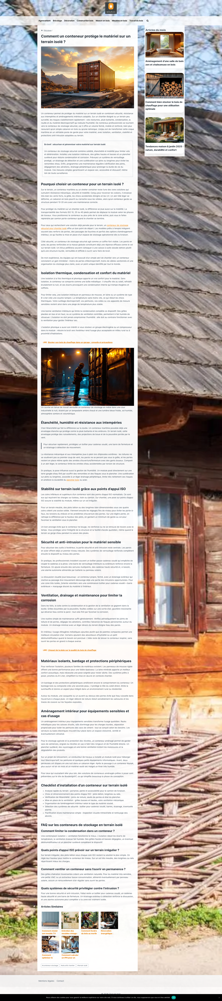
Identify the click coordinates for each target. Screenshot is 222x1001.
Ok (174, 997)
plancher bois (73, 480)
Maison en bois (103, 21)
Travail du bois (136, 21)
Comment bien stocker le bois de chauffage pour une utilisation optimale (163, 105)
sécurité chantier (68, 965)
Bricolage (57, 21)
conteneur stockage (50, 965)
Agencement (45, 21)
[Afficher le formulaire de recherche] (147, 21)
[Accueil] (42, 30)
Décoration (69, 21)
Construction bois (85, 21)
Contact (60, 981)
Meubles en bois (119, 21)
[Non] (219, 997)
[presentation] (164, 44)
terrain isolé (82, 965)
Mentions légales (46, 981)
